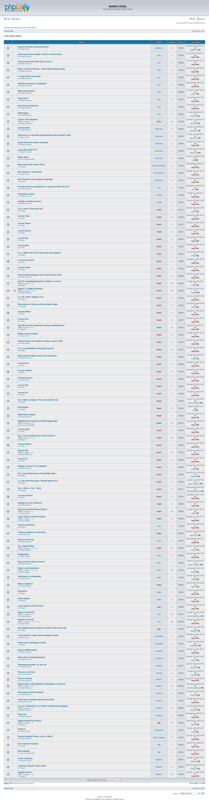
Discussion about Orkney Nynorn (32, 509)
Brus (159, 55)
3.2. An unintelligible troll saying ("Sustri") (36, 348)
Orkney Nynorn (25, 343)
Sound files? (23, 98)
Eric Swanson (159, 173)
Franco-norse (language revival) (32, 643)
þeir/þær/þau (23, 554)
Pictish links (23, 407)
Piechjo (159, 673)
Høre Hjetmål (23, 751)
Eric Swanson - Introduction (30, 172)
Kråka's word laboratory (28, 568)
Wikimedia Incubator (27, 415)
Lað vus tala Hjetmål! (27, 159)
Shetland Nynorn (26, 56)
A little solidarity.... (26, 758)
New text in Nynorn (26, 612)
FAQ (193, 19)
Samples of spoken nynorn (29, 201)
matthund (159, 651)
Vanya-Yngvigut (194, 403)
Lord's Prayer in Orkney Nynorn (32, 517)
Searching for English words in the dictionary (37, 356)
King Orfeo (22, 591)
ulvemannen (159, 730)
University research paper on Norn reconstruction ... (40, 54)
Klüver (193, 94)
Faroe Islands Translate (28, 744)
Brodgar (22, 211)
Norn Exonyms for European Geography (35, 179)
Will (193, 160)
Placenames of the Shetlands (30, 692)
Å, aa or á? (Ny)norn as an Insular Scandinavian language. (43, 706)
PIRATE (159, 679)
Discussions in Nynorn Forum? (31, 562)
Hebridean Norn (25, 772)
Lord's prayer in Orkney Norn (30, 606)
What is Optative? (25, 584)
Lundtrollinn (159, 636)
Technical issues (25, 378)
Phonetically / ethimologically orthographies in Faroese (41, 684)
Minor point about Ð (26, 91)
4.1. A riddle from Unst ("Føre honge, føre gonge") (39, 253)
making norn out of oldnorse (30, 503)
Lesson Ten (23, 392)
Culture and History (26, 525)
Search (202, 19)
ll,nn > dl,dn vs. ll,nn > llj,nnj (29, 488)
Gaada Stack (24, 49)
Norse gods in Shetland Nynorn (31, 657)
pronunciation (24, 128)
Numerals (22, 714)
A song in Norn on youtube (29, 76)
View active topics (29, 28)
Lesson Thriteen (25, 370)
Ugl (159, 723)
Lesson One (23, 238)
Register (17, 19)
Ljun (159, 607)
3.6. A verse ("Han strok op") (30, 209)
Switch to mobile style (104, 797)
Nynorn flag (23, 450)
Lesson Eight (23, 429)
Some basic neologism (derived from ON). (36, 700)
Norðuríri (159, 666)
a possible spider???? (27, 150)
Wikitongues (23, 113)
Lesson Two (23, 385)
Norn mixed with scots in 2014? (31, 164)
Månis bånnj (23, 157)
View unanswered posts (13, 28)
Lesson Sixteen (24, 444)
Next (203, 783)
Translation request (26, 194)
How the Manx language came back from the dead (39, 275)
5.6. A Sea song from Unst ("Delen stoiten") (37, 436)
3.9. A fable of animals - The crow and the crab (38, 400)
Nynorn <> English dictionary (30, 289)
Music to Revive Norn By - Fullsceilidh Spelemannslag (41, 69)
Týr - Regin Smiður (26, 546)
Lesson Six (23, 459)
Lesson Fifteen (24, 312)
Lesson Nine (23, 245)
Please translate (25, 678)
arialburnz (159, 48)
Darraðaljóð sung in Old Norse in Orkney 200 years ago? (42, 628)
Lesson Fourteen (25, 495)
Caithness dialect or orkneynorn (32, 532)
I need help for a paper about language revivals (38, 635)
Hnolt (193, 57)
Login (8, 19)
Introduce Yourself (26, 620)
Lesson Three (24, 216)
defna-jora (159, 129)
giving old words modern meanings (33, 142)
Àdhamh (194, 476)
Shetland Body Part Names (29, 721)
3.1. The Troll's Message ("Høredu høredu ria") (38, 481)
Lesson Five (23, 319)
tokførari (193, 116)
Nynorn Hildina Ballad (27, 650)
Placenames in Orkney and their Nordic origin (37, 304)
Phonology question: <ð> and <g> (32, 665)
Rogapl (193, 292)
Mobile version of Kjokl (28, 334)
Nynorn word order (26, 540)
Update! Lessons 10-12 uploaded (32, 466)
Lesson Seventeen (26, 260)
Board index (9, 31)
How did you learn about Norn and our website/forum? (41, 325)
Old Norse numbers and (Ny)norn (32, 84)
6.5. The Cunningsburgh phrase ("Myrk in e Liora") (39, 281)
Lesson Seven (24, 267)
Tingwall (22, 166)
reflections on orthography (29, 576)
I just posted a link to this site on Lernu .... (35, 62)
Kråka (193, 212)
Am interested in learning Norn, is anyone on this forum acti (43, 187)
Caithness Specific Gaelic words (32, 766)
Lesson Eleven (24, 231)
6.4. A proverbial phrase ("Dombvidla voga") (37, 473)
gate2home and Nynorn (28, 106)
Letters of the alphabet (27, 119)
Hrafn (159, 504)
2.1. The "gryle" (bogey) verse (31, 297)
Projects (21, 729)
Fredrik (159, 195)
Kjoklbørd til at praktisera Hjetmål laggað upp (37, 421)
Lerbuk (22, 218)
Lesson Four (23, 363)
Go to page (194, 783)
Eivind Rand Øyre (159, 166)
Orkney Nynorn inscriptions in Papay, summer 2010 (40, 341)
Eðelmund (159, 180)
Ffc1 (159, 188)
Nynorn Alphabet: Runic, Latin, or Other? (35, 736)
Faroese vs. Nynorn (26, 672)
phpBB (96, 799)
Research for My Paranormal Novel (33, 47)
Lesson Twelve (24, 223)
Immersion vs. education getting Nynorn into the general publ (44, 135)
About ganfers (24, 598)
